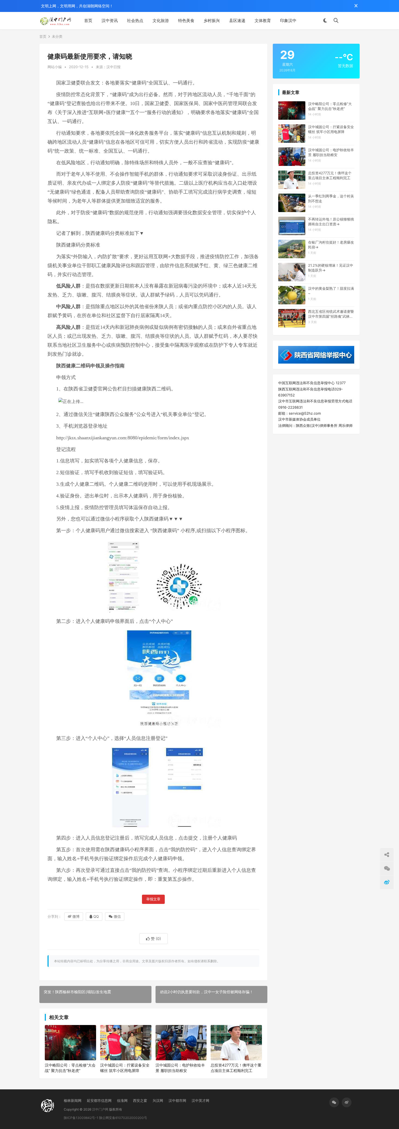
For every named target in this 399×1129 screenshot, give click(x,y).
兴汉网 (158, 1100)
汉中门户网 (100, 1109)
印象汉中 (288, 20)
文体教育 (263, 20)
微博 (76, 916)
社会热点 (135, 20)
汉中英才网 (200, 1100)
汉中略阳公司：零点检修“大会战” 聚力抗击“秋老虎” (70, 1068)
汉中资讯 (110, 20)
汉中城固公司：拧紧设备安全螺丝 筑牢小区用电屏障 (125, 1068)
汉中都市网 (177, 1100)
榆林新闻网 (72, 1100)
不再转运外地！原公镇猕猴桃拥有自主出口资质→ (331, 221)
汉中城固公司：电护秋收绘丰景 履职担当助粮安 (180, 1068)
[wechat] (334, 1102)
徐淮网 (122, 1100)
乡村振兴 (212, 20)
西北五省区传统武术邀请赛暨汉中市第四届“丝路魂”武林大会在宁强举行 (331, 314)
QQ (96, 916)
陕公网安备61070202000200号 (123, 1118)
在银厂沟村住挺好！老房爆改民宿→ (331, 244)
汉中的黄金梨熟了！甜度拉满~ (331, 290)
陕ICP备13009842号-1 (81, 1118)
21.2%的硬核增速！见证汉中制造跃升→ (330, 267)
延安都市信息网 (99, 1100)
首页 (88, 20)
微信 (117, 916)
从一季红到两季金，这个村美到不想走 (331, 198)
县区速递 (237, 20)
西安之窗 (140, 1100)
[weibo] (347, 1102)
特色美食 (186, 20)
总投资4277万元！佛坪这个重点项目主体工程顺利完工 (236, 1068)
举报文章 (153, 899)
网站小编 (54, 67)
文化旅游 (161, 20)
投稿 (351, 20)
